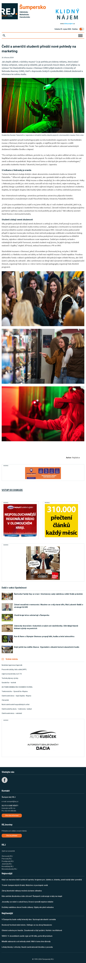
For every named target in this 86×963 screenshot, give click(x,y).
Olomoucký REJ (7, 856)
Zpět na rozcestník (8, 851)
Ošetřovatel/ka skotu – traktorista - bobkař (17, 709)
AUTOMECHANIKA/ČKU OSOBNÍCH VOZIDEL (17, 687)
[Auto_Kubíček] (43, 738)
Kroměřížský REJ (7, 866)
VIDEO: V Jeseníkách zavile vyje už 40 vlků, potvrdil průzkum (27, 936)
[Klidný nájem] (67, 14)
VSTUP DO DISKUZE (12, 490)
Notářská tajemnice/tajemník (12, 665)
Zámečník (5, 700)
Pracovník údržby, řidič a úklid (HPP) (14, 669)
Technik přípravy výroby (10, 678)
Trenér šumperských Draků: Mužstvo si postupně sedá (25, 885)
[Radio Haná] (20, 520)
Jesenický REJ (7, 864)
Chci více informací (11, 815)
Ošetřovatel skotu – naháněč (12, 713)
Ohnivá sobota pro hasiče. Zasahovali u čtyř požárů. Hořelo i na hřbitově (32, 930)
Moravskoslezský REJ (9, 869)
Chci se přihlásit (11, 835)
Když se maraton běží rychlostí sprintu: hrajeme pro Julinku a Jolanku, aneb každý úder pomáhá (42, 880)
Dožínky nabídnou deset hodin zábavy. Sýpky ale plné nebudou (28, 907)
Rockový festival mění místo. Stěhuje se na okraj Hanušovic (27, 925)
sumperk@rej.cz (12, 801)
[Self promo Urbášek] (61, 520)
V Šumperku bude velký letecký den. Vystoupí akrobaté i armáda (29, 919)
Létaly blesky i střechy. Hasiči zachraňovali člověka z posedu (27, 947)
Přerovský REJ (7, 859)
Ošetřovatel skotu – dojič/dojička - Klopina (16, 696)
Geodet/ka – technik (9, 682)
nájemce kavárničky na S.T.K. (12, 674)
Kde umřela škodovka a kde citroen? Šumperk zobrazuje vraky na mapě (32, 896)
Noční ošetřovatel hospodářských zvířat (15, 704)
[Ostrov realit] (43, 473)
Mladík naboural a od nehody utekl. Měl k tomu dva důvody (26, 941)
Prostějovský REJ (8, 861)
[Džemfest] (43, 563)
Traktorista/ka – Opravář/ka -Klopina (15, 691)
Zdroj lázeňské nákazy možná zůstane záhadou (22, 891)
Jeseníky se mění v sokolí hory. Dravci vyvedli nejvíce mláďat (27, 902)
